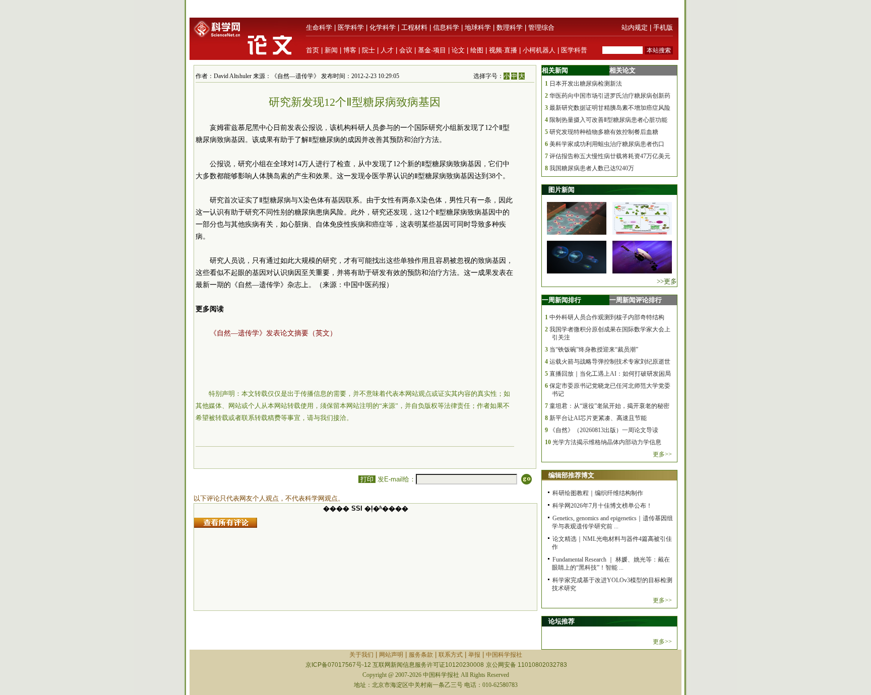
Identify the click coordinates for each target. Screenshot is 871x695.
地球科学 (478, 27)
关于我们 (361, 654)
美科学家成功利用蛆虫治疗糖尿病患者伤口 (606, 144)
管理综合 (541, 27)
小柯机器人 (539, 50)
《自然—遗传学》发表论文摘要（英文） (273, 333)
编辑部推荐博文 (571, 475)
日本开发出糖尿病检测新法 (585, 83)
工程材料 (414, 27)
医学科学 (351, 27)
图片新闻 (561, 189)
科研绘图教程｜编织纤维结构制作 (597, 493)
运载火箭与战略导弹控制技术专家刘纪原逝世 (609, 361)
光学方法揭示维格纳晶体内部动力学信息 (606, 442)
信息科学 (446, 27)
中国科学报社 (504, 654)
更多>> (662, 454)
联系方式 (451, 654)
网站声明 (391, 654)
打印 (367, 479)
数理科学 (509, 27)
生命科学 (319, 27)
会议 (405, 50)
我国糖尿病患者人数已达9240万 (591, 168)
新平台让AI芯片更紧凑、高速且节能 (598, 418)
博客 (349, 50)
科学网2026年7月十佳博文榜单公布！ (602, 505)
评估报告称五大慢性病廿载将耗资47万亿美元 (609, 156)
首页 (312, 50)
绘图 (476, 50)
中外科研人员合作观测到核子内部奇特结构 (606, 317)
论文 (458, 50)
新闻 (331, 50)
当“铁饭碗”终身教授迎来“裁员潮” (593, 349)
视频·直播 (503, 50)
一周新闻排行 (561, 300)
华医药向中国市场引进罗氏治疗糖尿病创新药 (609, 95)
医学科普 (574, 50)
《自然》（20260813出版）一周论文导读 (603, 430)
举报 (474, 654)
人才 (387, 50)
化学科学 (382, 27)
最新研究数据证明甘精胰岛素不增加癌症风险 (609, 107)
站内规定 (634, 27)
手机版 (663, 27)
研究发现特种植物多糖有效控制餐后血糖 (603, 131)
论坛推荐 (561, 621)
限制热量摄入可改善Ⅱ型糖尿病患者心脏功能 (608, 119)
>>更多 (667, 281)
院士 (368, 50)
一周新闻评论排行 (635, 300)
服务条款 (421, 654)
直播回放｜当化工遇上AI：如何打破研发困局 (610, 373)
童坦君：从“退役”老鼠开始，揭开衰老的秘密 (609, 405)
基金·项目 (432, 50)
